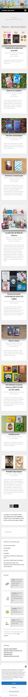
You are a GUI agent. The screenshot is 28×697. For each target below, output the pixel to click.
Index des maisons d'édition (10, 648)
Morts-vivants (14, 341)
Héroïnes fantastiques (14, 136)
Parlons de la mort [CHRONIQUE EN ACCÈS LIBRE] (14, 296)
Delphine (14, 94)
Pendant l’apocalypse (14, 472)
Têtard (13, 579)
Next (16, 506)
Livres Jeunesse (14, 56)
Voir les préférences (14, 691)
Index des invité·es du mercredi (11, 656)
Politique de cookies (13, 695)
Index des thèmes (8, 654)
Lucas (22, 301)
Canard (13, 620)
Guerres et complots (14, 91)
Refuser (14, 687)
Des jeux (6, 550)
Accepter (14, 683)
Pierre (20, 474)
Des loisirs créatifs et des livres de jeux (13, 560)
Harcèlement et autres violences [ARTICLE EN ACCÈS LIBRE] (14, 387)
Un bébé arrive (14, 434)
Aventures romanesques (14, 176)
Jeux (9, 241)
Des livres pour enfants (9, 545)
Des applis (6, 553)
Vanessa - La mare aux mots (14, 239)
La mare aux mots (7, 10)
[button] (26, 666)
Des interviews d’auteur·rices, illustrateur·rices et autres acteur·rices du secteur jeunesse (14, 564)
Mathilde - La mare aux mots (14, 345)
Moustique (14, 593)
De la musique (7, 548)
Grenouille (14, 608)
